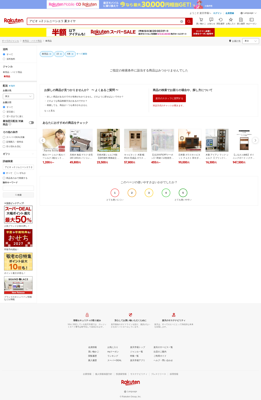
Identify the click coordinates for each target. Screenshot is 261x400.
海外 (13, 86)
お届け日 (7, 102)
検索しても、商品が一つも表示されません (67, 105)
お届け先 (7, 90)
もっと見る (49, 110)
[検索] (189, 21)
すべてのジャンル (10, 41)
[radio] (4, 54)
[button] (248, 13)
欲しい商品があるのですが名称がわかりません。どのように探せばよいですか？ (85, 96)
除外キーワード (10, 182)
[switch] (31, 122)
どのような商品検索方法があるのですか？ (67, 101)
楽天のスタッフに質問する (169, 98)
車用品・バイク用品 (32, 41)
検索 (19, 195)
